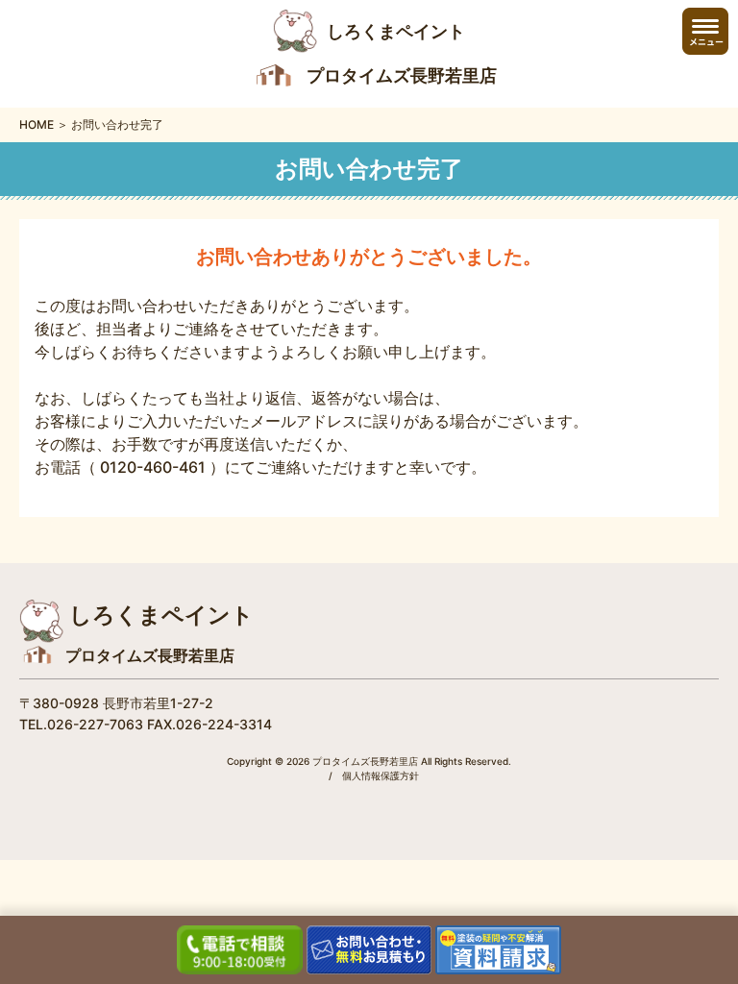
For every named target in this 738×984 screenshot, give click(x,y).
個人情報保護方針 (380, 775)
